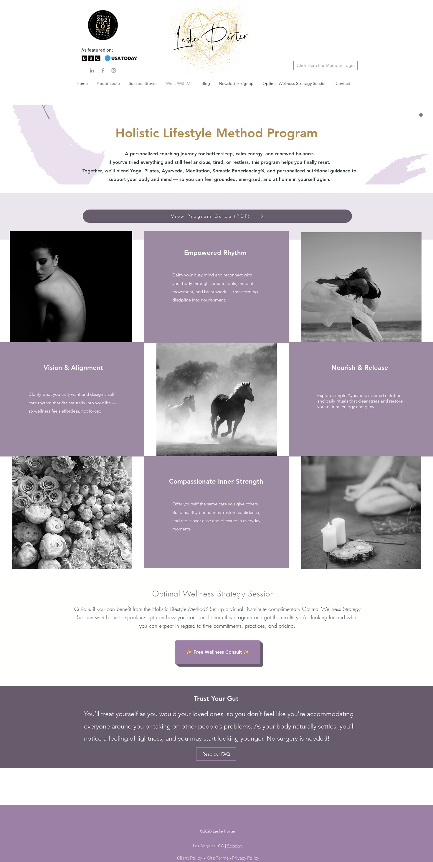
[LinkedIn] (92, 70)
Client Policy (189, 858)
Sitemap (234, 845)
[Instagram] (114, 70)
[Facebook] (103, 70)
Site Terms (218, 858)
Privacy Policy (245, 858)
